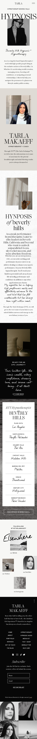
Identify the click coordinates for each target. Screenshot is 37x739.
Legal (30, 697)
